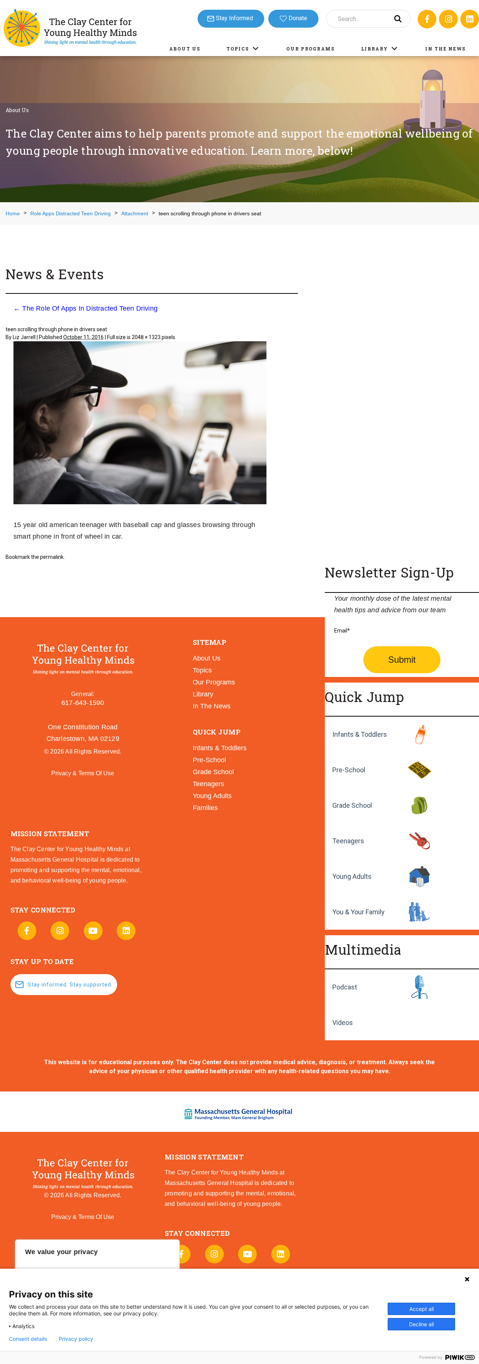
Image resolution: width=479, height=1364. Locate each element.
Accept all (421, 1309)
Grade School (352, 805)
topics (202, 670)
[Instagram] (448, 19)
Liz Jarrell (24, 337)
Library (374, 49)
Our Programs (310, 49)
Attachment (134, 213)
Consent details (28, 1339)
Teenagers (348, 841)
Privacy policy (76, 1339)
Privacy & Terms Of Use (82, 773)
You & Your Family (358, 912)
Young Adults (352, 876)
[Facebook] (427, 19)
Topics (237, 49)
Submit (402, 660)
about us (206, 658)
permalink (52, 557)
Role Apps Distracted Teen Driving (70, 213)
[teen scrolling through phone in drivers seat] (139, 423)
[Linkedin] (469, 19)
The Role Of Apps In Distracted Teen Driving (85, 308)
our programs (214, 682)
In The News (445, 49)
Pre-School (348, 770)
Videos (342, 1022)
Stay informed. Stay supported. (70, 985)
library (203, 694)
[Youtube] (93, 930)
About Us (185, 49)
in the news (212, 706)
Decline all (421, 1324)
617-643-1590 (82, 702)
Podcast (344, 987)
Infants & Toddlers (359, 734)
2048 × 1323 (146, 337)
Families (205, 808)
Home (13, 213)
